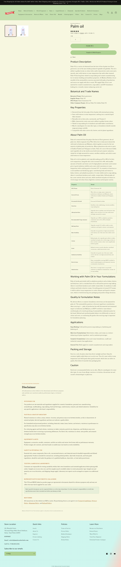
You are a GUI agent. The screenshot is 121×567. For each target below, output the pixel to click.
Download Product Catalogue (98, 540)
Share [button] (74, 57)
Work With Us (94, 534)
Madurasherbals (58, 566)
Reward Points (94, 531)
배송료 (82, 33)
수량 (72, 36)
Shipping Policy (34, 503)
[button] (29, 11)
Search (34, 528)
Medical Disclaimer (66, 534)
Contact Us (36, 540)
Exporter (35, 534)
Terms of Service (66, 528)
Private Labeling (37, 537)
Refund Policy (47, 503)
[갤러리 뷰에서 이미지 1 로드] (10, 31)
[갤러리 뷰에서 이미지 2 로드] (23, 31)
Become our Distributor (96, 528)
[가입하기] (34, 554)
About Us (35, 531)
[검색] (108, 13)
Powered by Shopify (66, 566)
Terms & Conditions (84, 501)
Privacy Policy (65, 531)
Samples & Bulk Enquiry (93, 52)
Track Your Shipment (95, 537)
